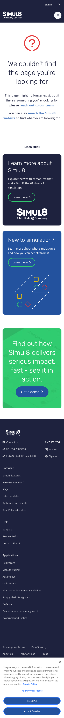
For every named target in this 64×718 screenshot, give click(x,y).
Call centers (9, 583)
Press (45, 653)
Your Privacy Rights (32, 690)
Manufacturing (11, 569)
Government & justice (15, 618)
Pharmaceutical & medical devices (22, 590)
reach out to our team (37, 105)
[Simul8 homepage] (12, 15)
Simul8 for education (14, 510)
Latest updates (11, 496)
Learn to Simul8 (11, 543)
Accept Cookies (32, 711)
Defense (7, 604)
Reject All (32, 700)
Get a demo (30, 391)
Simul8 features (12, 475)
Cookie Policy (30, 684)
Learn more (20, 197)
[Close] (60, 662)
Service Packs (10, 536)
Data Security (39, 647)
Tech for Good (27, 653)
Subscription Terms (14, 647)
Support (7, 529)
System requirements (15, 503)
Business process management (20, 611)
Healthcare (9, 562)
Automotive (9, 576)
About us (8, 653)
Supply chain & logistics (16, 597)
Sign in (49, 4)
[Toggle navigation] (57, 15)
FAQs (5, 489)
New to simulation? (13, 482)
